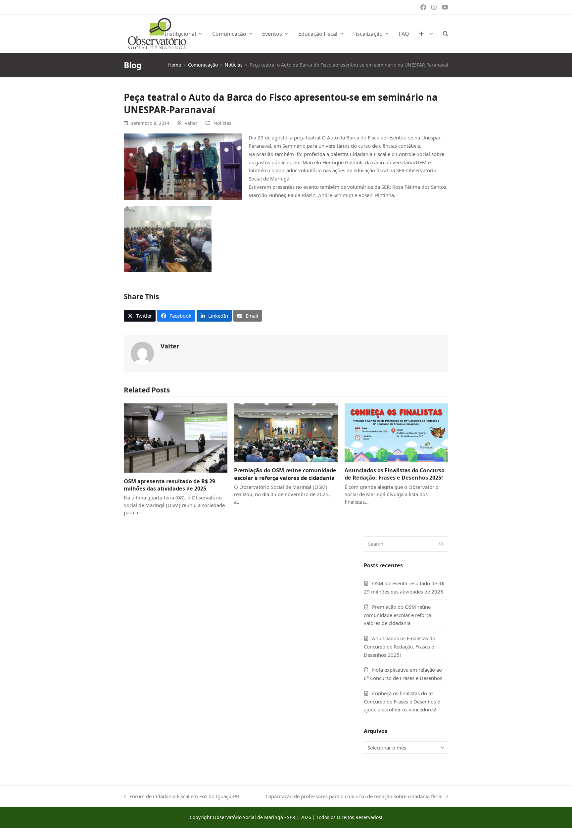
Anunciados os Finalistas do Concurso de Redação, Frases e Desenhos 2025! (395, 474)
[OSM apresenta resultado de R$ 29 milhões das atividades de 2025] (175, 437)
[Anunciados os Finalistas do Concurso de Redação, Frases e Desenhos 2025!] (396, 432)
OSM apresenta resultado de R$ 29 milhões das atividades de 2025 (169, 485)
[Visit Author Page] (142, 352)
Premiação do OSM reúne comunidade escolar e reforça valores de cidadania (285, 474)
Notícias (222, 123)
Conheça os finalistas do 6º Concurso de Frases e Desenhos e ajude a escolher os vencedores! (402, 701)
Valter (191, 123)
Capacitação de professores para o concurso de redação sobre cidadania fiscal (354, 797)
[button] (445, 34)
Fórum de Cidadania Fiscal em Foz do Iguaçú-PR (181, 797)
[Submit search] (441, 544)
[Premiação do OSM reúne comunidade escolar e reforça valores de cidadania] (286, 432)
